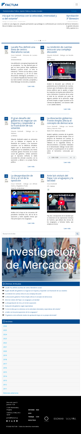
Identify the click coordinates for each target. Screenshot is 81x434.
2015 (5, 372)
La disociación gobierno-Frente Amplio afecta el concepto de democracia (60, 121)
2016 (5, 368)
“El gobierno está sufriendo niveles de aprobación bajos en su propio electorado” (31, 315)
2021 (5, 347)
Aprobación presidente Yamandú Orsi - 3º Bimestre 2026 (23, 17)
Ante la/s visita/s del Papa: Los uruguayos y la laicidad (60, 178)
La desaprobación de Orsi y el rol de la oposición (22, 178)
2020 (5, 351)
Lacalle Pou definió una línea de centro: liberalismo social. (23, 49)
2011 (5, 389)
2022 (5, 343)
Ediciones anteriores (10, 393)
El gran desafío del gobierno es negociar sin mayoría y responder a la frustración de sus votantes (24, 123)
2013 (5, 380)
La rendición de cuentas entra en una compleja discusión (59, 49)
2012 (5, 385)
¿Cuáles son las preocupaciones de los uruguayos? (21, 312)
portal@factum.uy (12, 418)
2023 (5, 339)
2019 (5, 355)
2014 (5, 376)
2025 (5, 330)
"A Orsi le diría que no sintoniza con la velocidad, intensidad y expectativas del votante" (33, 309)
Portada (73, 11)
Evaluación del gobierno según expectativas (19, 306)
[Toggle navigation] (76, 4)
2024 (5, 334)
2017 (5, 364)
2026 (5, 326)
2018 (5, 359)
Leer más (31, 86)
